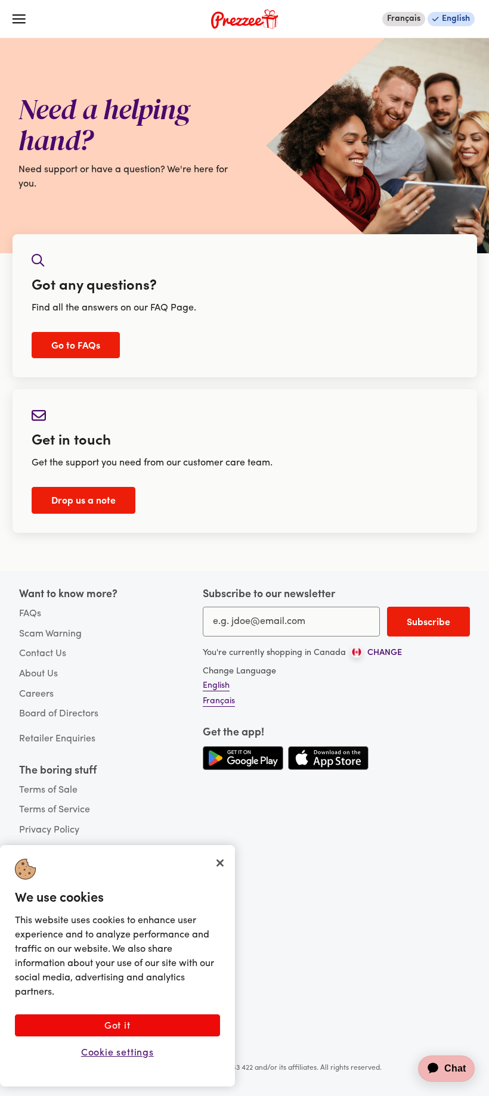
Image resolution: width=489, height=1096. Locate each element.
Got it (117, 1026)
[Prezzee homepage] (244, 19)
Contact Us (42, 654)
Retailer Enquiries (57, 739)
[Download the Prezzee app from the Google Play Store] (243, 758)
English (456, 18)
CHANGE (384, 653)
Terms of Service (54, 810)
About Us (38, 674)
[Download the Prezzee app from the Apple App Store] (328, 758)
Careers (36, 694)
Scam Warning (50, 634)
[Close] (220, 863)
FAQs (30, 614)
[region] (117, 965)
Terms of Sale (48, 790)
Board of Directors (58, 714)
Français (403, 18)
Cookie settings (117, 1053)
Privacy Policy (49, 830)
